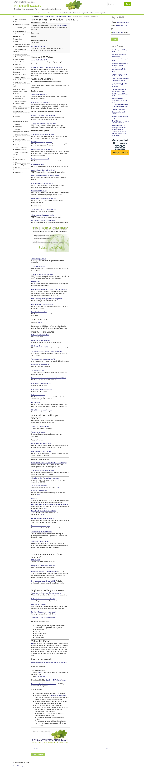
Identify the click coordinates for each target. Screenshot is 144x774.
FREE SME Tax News (123, 22)
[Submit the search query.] (128, 4)
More (57, 487)
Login (114, 39)
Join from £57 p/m (117, 32)
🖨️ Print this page (37, 754)
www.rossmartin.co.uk (38, 46)
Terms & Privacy (18, 766)
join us (40, 322)
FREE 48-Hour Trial (121, 25)
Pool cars (34, 498)
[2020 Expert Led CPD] (120, 156)
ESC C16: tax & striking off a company (43, 221)
